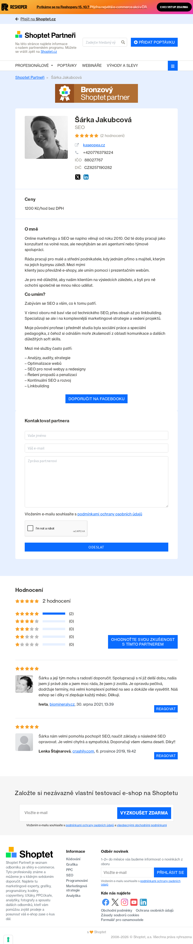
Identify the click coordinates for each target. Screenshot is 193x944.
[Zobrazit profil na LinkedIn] (86, 177)
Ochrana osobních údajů (154, 910)
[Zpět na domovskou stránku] (47, 35)
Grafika (72, 864)
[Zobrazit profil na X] (78, 177)
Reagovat (166, 709)
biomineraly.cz (62, 704)
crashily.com (83, 751)
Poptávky (67, 65)
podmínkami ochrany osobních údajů (109, 514)
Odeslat (96, 547)
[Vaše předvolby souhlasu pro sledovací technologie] (8, 939)
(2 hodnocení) (112, 135)
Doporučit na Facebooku (96, 398)
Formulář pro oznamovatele (122, 920)
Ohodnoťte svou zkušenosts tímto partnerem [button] (143, 642)
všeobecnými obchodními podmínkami (142, 825)
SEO (80, 127)
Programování (77, 881)
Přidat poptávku (156, 42)
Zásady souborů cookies (120, 915)
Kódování (73, 859)
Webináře (92, 65)
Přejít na (38, 19)
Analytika (73, 896)
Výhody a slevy (122, 65)
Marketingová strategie (76, 888)
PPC (69, 870)
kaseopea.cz (94, 145)
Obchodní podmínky (116, 910)
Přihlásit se (170, 872)
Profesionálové (32, 65)
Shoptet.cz (49, 51)
